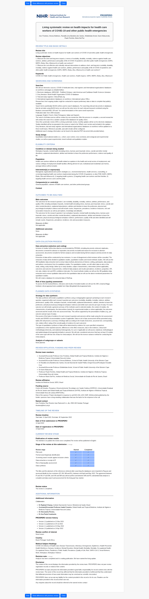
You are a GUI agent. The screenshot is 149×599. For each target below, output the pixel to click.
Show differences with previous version (45, 3)
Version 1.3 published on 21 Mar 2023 (51, 521)
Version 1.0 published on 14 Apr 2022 (51, 528)
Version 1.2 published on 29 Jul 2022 (51, 524)
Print (27, 3)
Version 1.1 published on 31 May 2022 (51, 526)
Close (63, 3)
